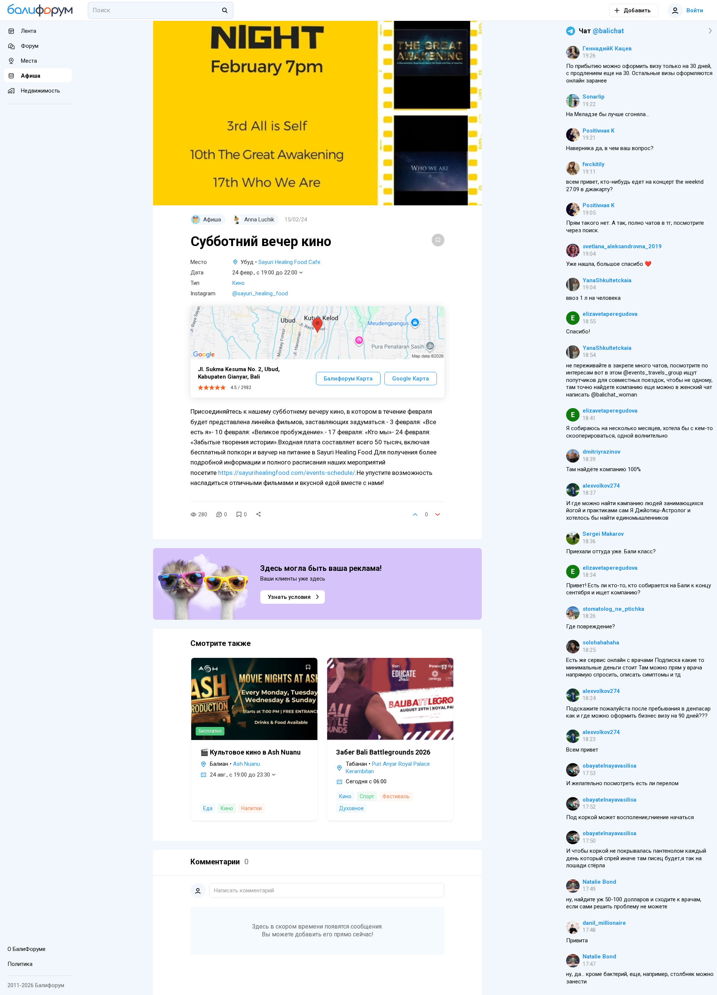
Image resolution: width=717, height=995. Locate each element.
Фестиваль (396, 796)
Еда (207, 808)
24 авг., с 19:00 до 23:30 (240, 774)
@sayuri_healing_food (260, 293)
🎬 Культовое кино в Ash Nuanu (250, 752)
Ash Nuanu (246, 764)
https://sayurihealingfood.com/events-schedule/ (286, 472)
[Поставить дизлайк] (437, 514)
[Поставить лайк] (415, 514)
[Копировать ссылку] (258, 514)
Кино (238, 283)
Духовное (351, 808)
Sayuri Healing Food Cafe (289, 262)
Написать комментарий (244, 890)
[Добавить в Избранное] (438, 240)
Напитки (251, 808)
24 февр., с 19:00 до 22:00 (264, 272)
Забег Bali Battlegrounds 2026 (383, 752)
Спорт (367, 796)
